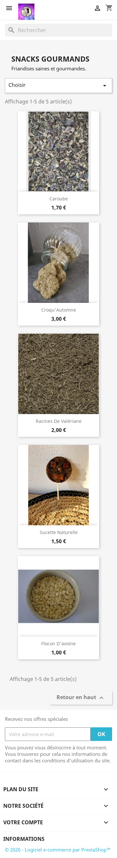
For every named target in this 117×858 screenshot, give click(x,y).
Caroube (58, 199)
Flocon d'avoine (58, 643)
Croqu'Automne (58, 310)
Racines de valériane (59, 421)
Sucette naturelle (59, 532)
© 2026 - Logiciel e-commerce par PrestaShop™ (57, 849)
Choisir (58, 85)
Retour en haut (81, 698)
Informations (24, 838)
